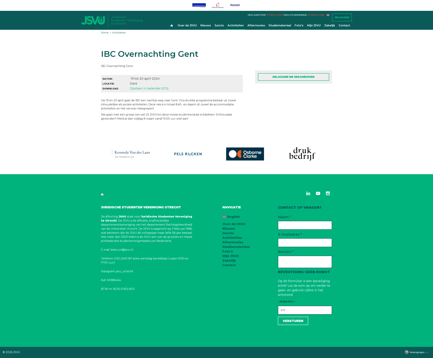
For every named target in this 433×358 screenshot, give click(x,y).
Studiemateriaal (280, 25)
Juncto (219, 25)
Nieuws (205, 25)
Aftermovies (256, 25)
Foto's (299, 25)
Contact (344, 25)
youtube (318, 193)
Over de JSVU (187, 25)
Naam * (284, 217)
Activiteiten (235, 25)
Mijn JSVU (314, 25)
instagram (328, 193)
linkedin (308, 193)
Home (172, 26)
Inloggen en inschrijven (293, 76)
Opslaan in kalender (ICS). (149, 88)
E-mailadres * (290, 234)
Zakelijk (329, 25)
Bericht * (285, 252)
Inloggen (342, 17)
